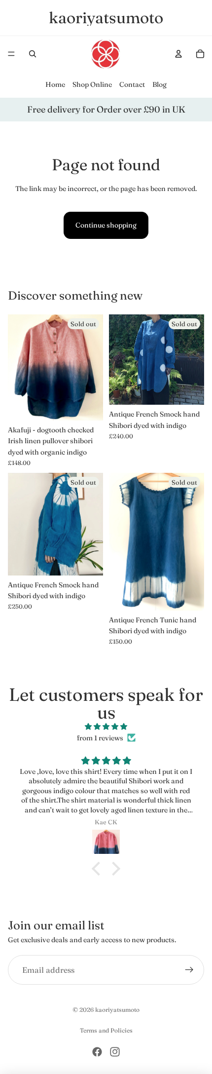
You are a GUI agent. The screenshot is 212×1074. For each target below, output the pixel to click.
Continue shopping (106, 225)
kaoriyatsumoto (117, 1009)
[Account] (178, 54)
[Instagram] (115, 1052)
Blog (159, 84)
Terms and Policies (106, 1030)
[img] (106, 726)
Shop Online (92, 84)
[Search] (32, 54)
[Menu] (11, 53)
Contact (132, 84)
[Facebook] (97, 1052)
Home (55, 84)
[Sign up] (189, 969)
